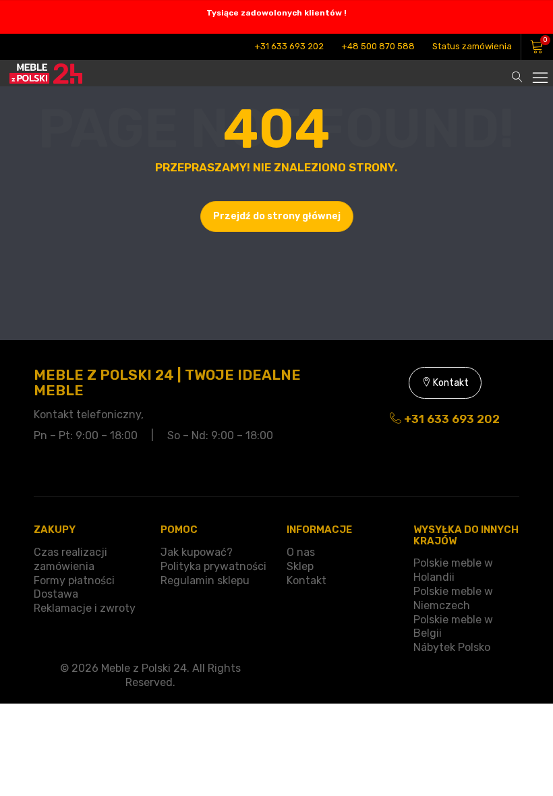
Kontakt (450, 383)
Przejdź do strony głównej (277, 216)
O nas (301, 552)
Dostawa (56, 594)
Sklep (300, 566)
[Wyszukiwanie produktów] (517, 70)
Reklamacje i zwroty (85, 608)
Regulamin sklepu (205, 580)
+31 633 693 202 (289, 46)
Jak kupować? (197, 552)
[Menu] (539, 70)
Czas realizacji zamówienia (70, 559)
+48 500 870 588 (378, 46)
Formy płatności (74, 580)
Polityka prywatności (213, 566)
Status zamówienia (472, 46)
